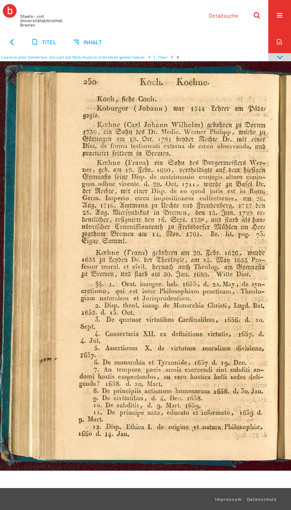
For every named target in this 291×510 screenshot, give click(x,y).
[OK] (257, 15)
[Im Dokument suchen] (279, 41)
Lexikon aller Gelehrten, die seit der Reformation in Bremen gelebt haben (73, 57)
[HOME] (32, 15)
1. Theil (161, 57)
